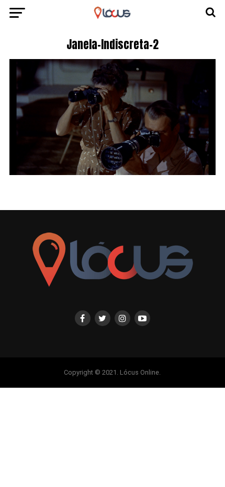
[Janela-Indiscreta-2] (112, 172)
